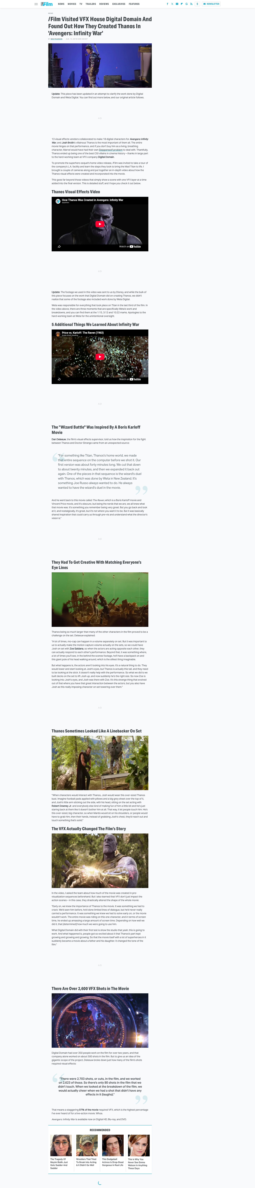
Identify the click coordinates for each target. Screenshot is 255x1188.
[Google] (186, 4)
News (50, 13)
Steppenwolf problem (111, 149)
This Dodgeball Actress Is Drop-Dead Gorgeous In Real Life (113, 1162)
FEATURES (134, 3)
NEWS (61, 3)
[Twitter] (172, 4)
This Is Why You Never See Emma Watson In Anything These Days (137, 1164)
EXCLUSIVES (118, 3)
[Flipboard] (181, 4)
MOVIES (72, 3)
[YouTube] (177, 4)
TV (81, 3)
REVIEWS (104, 3)
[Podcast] (197, 4)
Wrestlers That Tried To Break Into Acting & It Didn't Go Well (86, 1162)
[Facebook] (167, 4)
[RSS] (191, 4)
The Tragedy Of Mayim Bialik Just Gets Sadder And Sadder (59, 1164)
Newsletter (213, 4)
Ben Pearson (56, 39)
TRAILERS (91, 3)
